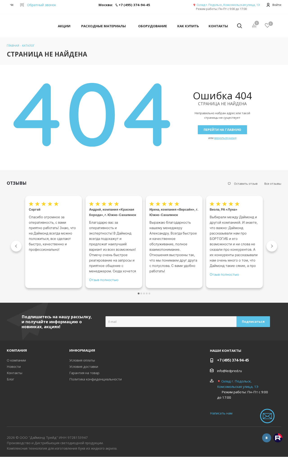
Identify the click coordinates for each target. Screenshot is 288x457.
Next (271, 246)
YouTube (277, 437)
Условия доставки (83, 366)
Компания (17, 350)
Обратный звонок (41, 4)
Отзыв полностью (103, 280)
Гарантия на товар (84, 373)
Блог (10, 379)
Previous (16, 246)
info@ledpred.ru (229, 370)
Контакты (14, 373)
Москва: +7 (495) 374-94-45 (124, 4)
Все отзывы (272, 184)
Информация (82, 350)
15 (149, 293)
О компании (16, 360)
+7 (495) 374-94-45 (233, 360)
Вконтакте (266, 437)
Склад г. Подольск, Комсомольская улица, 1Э (228, 5)
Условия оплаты (82, 360)
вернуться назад (225, 138)
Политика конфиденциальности (95, 379)
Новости (14, 366)
